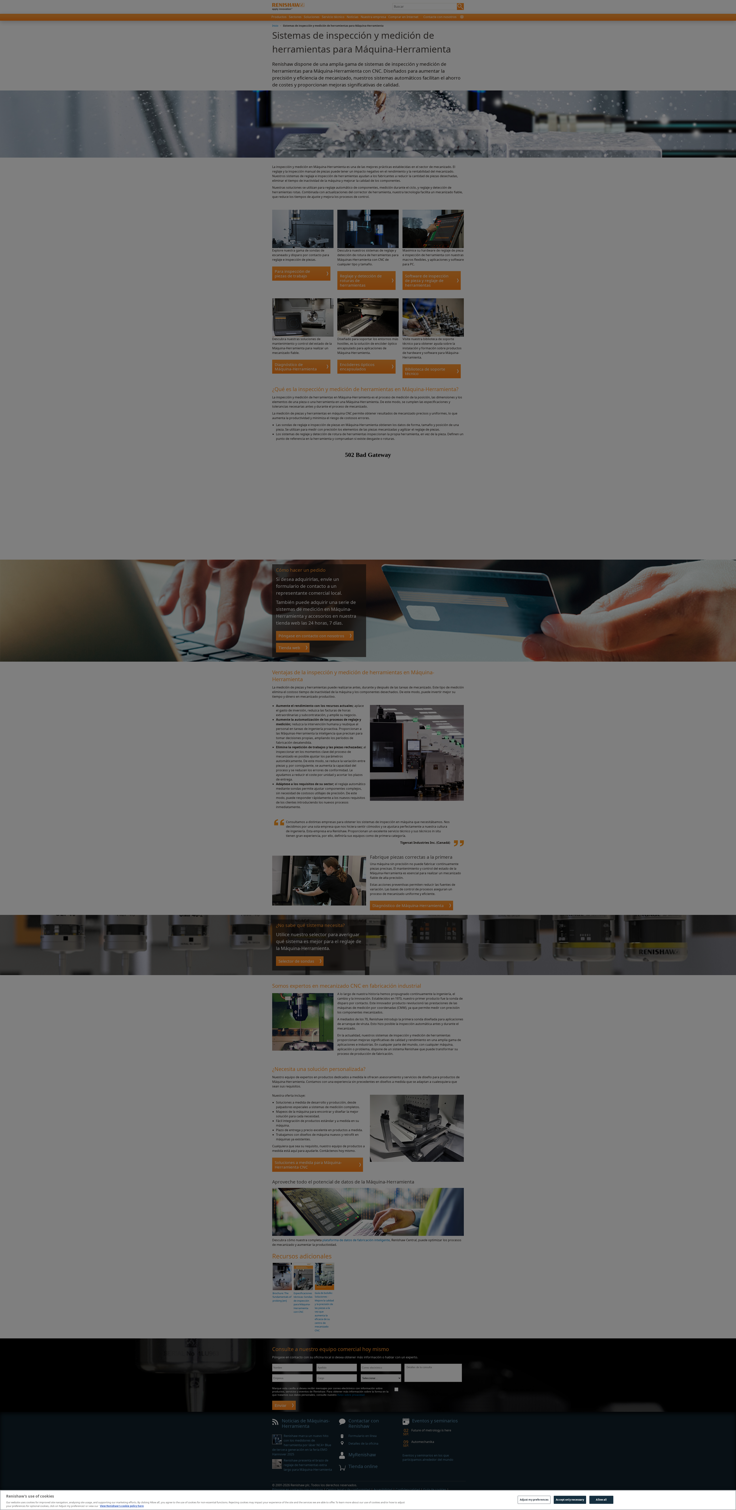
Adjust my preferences (534, 1499)
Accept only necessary (570, 1499)
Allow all (601, 1499)
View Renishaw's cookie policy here (122, 1506)
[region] (368, 1500)
